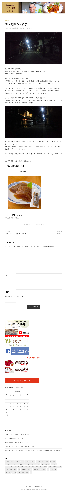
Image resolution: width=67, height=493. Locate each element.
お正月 (32, 461)
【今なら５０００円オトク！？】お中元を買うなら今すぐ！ (21, 446)
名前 (7, 275)
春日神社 (24, 469)
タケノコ (26, 464)
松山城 (30, 469)
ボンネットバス (46, 464)
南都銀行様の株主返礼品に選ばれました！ (16, 442)
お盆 (43, 461)
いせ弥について (30, 224)
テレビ (32, 464)
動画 (26, 467)
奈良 (42, 224)
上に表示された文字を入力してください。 (17, 296)
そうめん (8, 464)
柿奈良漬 (36, 469)
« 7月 (6, 415)
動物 (22, 467)
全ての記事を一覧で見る (22, 381)
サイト (6, 286)
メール (7, 281)
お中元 (27, 461)
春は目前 (59, 234)
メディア (53, 464)
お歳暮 (38, 461)
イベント (14, 464)
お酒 (47, 461)
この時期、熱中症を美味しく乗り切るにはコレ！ (18, 434)
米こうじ (8, 472)
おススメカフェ (20, 461)
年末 (11, 469)
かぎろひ (52, 461)
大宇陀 (38, 224)
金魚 (23, 472)
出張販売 (16, 467)
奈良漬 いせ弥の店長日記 (35, 486)
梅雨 (44, 469)
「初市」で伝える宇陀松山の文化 (15, 234)
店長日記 (7, 20)
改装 (15, 469)
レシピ (7, 467)
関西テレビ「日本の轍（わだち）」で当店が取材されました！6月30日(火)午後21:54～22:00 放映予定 (32, 450)
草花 (19, 472)
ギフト (20, 464)
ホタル (38, 464)
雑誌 (27, 472)
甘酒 (51, 469)
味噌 (37, 467)
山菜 (7, 469)
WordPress (28, 489)
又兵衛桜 (31, 467)
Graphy (37, 489)
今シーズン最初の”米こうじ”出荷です (15, 438)
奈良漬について (57, 467)
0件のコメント (29, 28)
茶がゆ (14, 472)
